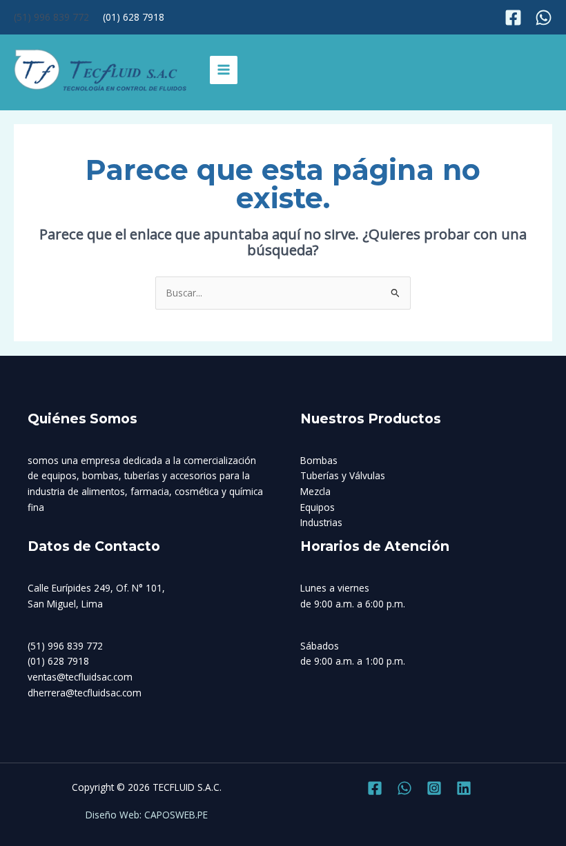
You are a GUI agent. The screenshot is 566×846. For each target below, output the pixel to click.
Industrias (321, 522)
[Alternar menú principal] (224, 70)
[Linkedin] (463, 788)
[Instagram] (543, 17)
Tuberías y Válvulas (342, 475)
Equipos (317, 507)
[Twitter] (404, 788)
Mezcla (315, 491)
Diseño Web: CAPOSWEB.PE (147, 814)
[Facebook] (513, 17)
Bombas (319, 460)
